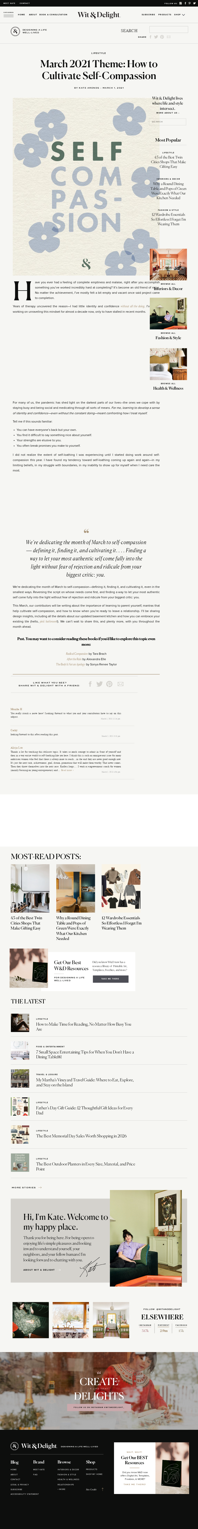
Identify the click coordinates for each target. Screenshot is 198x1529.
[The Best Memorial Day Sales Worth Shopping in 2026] (20, 1134)
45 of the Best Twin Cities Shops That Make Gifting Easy (168, 162)
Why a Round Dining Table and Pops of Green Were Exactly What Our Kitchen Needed (73, 928)
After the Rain (74, 659)
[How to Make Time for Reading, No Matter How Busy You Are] (20, 1023)
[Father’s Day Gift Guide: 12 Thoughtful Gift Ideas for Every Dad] (20, 1106)
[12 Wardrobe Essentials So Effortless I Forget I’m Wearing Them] (121, 888)
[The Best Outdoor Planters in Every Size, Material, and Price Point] (20, 1162)
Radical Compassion (77, 653)
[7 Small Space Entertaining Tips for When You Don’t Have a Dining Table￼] (20, 1051)
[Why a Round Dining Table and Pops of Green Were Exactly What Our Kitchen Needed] (75, 888)
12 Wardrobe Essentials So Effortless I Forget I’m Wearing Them (168, 219)
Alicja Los (17, 748)
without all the (132, 306)
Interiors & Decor (168, 179)
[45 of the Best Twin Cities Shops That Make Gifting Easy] (30, 888)
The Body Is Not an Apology (70, 664)
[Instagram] (154, 765)
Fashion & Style (168, 210)
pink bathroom (48, 621)
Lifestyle (98, 53)
